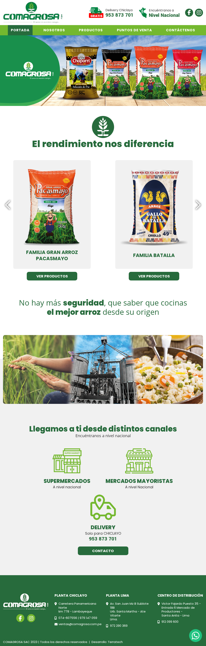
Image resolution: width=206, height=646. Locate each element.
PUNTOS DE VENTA (134, 30)
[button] (198, 205)
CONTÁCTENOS (180, 30)
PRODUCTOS (91, 30)
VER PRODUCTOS (52, 276)
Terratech (115, 642)
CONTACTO (103, 550)
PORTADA (20, 30)
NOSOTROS (54, 30)
